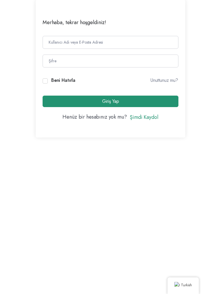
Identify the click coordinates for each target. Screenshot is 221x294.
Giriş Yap (110, 101)
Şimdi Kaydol (144, 117)
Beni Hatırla (63, 80)
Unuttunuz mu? (164, 80)
